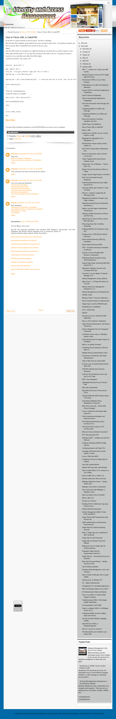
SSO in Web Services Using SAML (93, 361)
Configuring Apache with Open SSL (93, 448)
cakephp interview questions (21, 258)
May (84, 58)
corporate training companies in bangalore (26, 160)
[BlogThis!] (33, 136)
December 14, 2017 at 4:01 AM (30, 180)
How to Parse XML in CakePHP (21, 37)
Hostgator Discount (86, 713)
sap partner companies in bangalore (24, 207)
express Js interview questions (22, 262)
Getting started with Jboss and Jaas (94, 478)
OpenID (84, 313)
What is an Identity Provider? (91, 344)
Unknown (9, 24)
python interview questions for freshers (25, 247)
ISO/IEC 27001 (87, 295)
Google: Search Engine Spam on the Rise (96, 174)
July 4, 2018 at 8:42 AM (29, 221)
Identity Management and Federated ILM (95, 292)
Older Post (70, 311)
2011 (83, 46)
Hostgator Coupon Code (54, 713)
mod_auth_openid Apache (90, 464)
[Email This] (31, 136)
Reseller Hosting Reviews (71, 713)
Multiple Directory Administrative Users (95, 353)
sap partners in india (18, 211)
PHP (29, 32)
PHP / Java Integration (89, 379)
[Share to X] (35, 136)
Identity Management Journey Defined (94, 278)
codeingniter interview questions (22, 255)
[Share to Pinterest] (40, 136)
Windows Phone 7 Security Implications (95, 298)
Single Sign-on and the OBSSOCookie (94, 304)
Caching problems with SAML (92, 605)
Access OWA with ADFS (90, 456)
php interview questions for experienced (25, 244)
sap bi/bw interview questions (21, 190)
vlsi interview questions (19, 185)
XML (34, 32)
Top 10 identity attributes (90, 567)
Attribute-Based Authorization (91, 509)
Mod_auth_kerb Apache (90, 387)
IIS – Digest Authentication (91, 583)
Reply (13, 163)
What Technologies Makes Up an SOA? (95, 589)
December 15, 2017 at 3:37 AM (28, 203)
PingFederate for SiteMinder (91, 307)
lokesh (13, 203)
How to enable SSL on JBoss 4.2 (93, 475)
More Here (10, 120)
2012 (83, 43)
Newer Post (11, 311)
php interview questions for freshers (24, 240)
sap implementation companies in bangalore (27, 209)
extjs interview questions (20, 187)
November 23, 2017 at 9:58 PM (30, 154)
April (84, 61)
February (86, 64)
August (85, 55)
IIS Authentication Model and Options (94, 592)
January (85, 67)
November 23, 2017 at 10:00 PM (30, 169)
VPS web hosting (98, 713)
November (86, 49)
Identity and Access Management (36, 713)
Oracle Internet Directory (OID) (92, 244)
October (85, 52)
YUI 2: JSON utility (88, 310)
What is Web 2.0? (88, 498)
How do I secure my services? (92, 629)
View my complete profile (14, 27)
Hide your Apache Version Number (93, 495)
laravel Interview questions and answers (25, 269)
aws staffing (15, 212)
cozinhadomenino (84, 697)
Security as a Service (89, 501)
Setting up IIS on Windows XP (92, 580)
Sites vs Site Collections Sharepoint (94, 321)
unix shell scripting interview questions (24, 194)
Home (8, 2)
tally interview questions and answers (24, 251)
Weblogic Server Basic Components (94, 487)
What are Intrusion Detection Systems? (95, 432)
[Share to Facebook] (38, 136)
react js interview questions (20, 266)
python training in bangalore (21, 158)
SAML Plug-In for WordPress (91, 124)
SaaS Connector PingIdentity (91, 95)
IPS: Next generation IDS (90, 435)
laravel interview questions (20, 188)
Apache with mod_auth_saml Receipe (94, 467)
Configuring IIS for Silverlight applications (95, 586)
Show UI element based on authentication (95, 301)
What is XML (86, 130)
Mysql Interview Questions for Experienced (26, 237)
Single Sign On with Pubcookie (92, 538)
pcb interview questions (19, 192)
